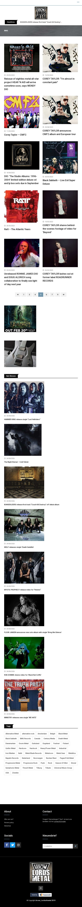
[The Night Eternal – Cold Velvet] (41, 440)
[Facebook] (7, 845)
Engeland (46, 743)
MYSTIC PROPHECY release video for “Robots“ (22, 590)
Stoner (73, 763)
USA (7, 773)
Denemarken (10, 743)
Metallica (72, 753)
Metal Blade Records (33, 753)
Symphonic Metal (12, 768)
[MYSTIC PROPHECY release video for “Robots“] (41, 568)
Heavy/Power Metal (48, 748)
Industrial (62, 748)
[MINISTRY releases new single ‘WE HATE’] (41, 695)
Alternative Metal (12, 734)
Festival (56, 743)
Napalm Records (12, 758)
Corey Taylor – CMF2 (15, 134)
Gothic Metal (10, 748)
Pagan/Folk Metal (67, 758)
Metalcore (49, 753)
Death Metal (63, 739)
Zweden (15, 773)
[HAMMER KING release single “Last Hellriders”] (41, 397)
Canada (37, 739)
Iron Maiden (10, 753)
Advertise (7, 826)
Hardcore (22, 748)
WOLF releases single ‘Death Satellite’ (19, 547)
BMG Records (25, 739)
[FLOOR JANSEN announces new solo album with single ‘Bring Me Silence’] (41, 610)
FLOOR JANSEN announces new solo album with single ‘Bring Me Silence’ (33, 632)
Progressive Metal (13, 763)
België (52, 734)
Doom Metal (24, 743)
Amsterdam (42, 734)
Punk (43, 763)
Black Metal (63, 734)
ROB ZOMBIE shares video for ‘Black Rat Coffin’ (22, 675)
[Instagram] (18, 845)
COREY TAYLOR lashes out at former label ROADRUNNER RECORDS (58, 277)
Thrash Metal (28, 768)
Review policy (9, 823)
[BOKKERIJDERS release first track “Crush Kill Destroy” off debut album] (41, 483)
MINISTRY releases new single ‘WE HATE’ (20, 718)
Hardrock (33, 748)
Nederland (26, 758)
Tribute (48, 768)
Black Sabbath (11, 739)
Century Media (49, 739)
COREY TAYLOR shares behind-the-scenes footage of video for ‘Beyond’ (59, 229)
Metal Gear (60, 753)
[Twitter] (12, 845)
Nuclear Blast (51, 758)
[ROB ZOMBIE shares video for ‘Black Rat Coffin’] (41, 653)
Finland (66, 743)
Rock (50, 763)
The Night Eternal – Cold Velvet (16, 462)
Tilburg (39, 768)
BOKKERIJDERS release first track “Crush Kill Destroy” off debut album (46, 22)
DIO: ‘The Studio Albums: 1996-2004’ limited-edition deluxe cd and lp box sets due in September (21, 180)
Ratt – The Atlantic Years (17, 229)
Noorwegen (38, 758)
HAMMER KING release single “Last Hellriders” (22, 419)
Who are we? (8, 819)
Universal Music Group (63, 768)
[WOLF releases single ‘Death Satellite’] (41, 525)
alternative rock (28, 734)
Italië (20, 753)
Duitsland (35, 743)
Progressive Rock (30, 763)
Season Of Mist (61, 763)
